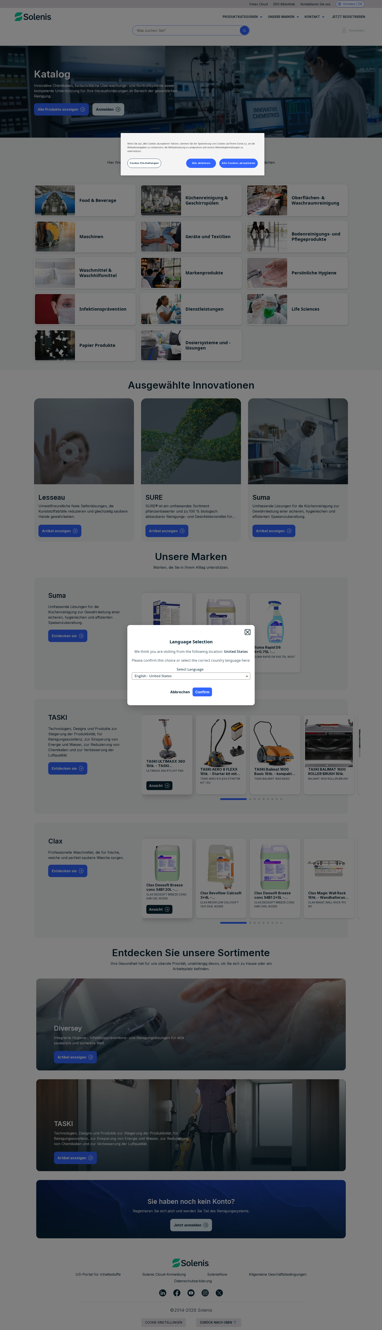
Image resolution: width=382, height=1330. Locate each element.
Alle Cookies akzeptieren (238, 163)
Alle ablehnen (201, 163)
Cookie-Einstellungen (144, 163)
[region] (192, 154)
